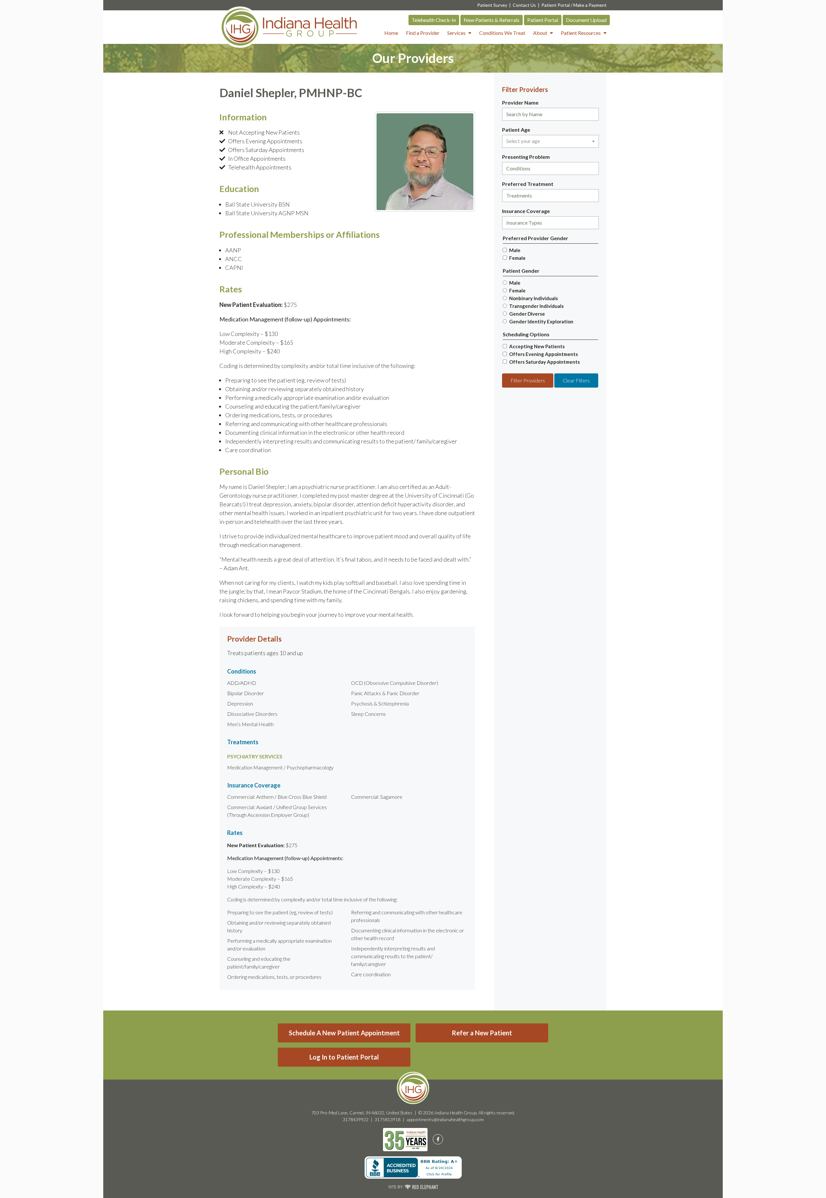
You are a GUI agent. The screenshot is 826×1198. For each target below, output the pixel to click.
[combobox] (550, 114)
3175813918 (387, 1119)
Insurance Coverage (526, 211)
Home (391, 33)
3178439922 (355, 1119)
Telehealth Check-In (434, 20)
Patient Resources (581, 33)
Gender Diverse (527, 314)
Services (456, 33)
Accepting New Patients (537, 346)
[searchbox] (550, 114)
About (540, 33)
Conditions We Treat (502, 33)
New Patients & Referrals (491, 20)
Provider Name (520, 102)
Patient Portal (542, 20)
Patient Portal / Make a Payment (574, 5)
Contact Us (524, 5)
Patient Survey (492, 5)
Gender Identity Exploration (541, 321)
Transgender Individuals (536, 306)
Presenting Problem (526, 157)
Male (514, 250)
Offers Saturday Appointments (544, 362)
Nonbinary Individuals (533, 298)
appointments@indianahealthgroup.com (445, 1119)
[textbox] (550, 141)
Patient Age (516, 130)
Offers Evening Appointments (543, 354)
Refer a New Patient (482, 1033)
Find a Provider (422, 33)
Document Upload (586, 20)
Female (517, 258)
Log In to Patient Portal (344, 1057)
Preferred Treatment (527, 184)
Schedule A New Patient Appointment (344, 1033)
